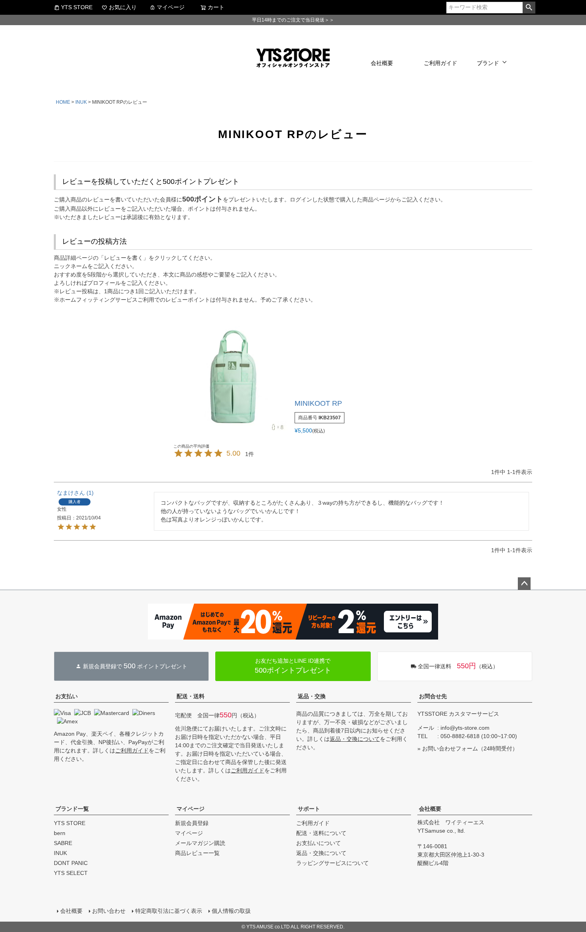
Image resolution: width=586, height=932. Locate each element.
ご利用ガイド (440, 63)
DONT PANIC (71, 863)
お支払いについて (318, 843)
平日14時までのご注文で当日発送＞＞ (293, 20)
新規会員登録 (191, 823)
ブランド (488, 63)
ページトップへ (524, 583)
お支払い (66, 696)
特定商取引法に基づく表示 (168, 911)
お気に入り (123, 7)
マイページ (171, 7)
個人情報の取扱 (231, 911)
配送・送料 (191, 696)
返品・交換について (355, 739)
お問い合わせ (109, 911)
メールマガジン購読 (200, 843)
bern (59, 833)
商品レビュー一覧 (197, 853)
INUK (81, 102)
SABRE (63, 843)
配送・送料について (321, 833)
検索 (529, 7)
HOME (63, 102)
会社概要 (382, 63)
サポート (309, 809)
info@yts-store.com (465, 728)
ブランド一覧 (72, 809)
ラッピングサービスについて (332, 863)
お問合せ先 (433, 696)
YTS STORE (76, 7)
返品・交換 (312, 696)
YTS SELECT (71, 873)
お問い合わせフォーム (450, 748)
